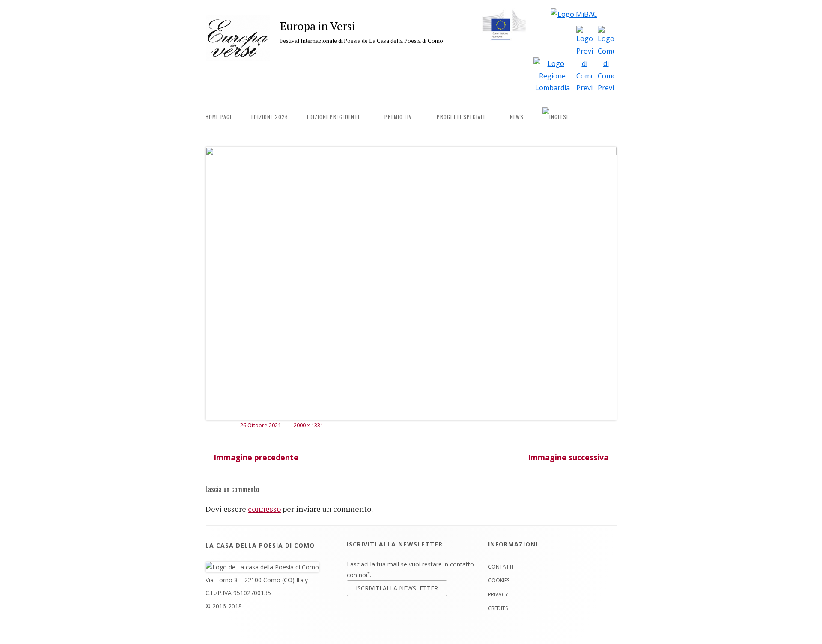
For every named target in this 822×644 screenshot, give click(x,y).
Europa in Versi (317, 25)
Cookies (498, 580)
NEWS (517, 116)
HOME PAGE (219, 116)
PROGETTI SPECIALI (461, 116)
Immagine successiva (568, 457)
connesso (264, 509)
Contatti (500, 566)
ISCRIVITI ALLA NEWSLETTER (397, 588)
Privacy (498, 594)
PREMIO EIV (398, 116)
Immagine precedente (256, 457)
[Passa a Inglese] (555, 116)
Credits (498, 608)
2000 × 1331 (308, 425)
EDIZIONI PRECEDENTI (333, 116)
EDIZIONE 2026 (269, 116)
